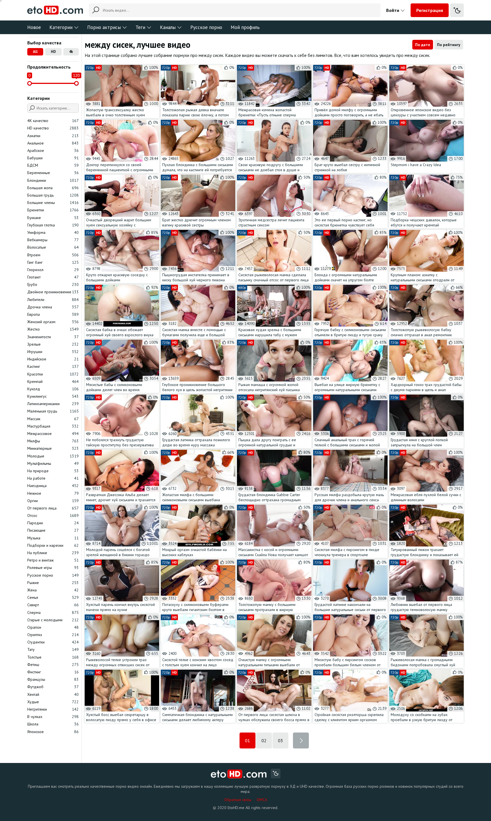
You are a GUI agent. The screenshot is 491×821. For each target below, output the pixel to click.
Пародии (53, 522)
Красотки (53, 374)
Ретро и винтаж (53, 560)
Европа (53, 314)
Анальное (53, 143)
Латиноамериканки (53, 403)
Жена (53, 590)
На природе (53, 470)
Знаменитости (53, 336)
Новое (34, 27)
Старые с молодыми (53, 619)
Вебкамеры (53, 239)
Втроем (53, 254)
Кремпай (53, 381)
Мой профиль (245, 27)
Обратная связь (237, 799)
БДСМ (53, 165)
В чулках (53, 716)
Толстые (53, 657)
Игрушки (53, 351)
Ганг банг (53, 262)
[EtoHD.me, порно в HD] (239, 774)
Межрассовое (53, 433)
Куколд (53, 388)
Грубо (53, 284)
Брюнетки (53, 210)
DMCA (262, 799)
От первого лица (53, 508)
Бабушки (53, 157)
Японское (53, 731)
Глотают (53, 277)
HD (53, 51)
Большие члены (53, 202)
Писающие (53, 530)
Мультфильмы (53, 463)
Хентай (53, 694)
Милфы (53, 440)
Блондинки (53, 180)
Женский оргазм (53, 321)
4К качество (53, 120)
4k (71, 51)
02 (264, 740)
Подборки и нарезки (53, 545)
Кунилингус (53, 396)
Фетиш (53, 664)
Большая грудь (53, 195)
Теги (140, 27)
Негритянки (53, 709)
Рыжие (53, 582)
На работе (53, 478)
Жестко (53, 329)
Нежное (53, 493)
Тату (53, 649)
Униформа (53, 232)
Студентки (53, 642)
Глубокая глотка (53, 225)
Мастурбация (53, 426)
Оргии (53, 500)
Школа (53, 724)
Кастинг (53, 366)
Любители (53, 299)
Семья (53, 597)
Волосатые (53, 247)
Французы (53, 679)
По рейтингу (448, 44)
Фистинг (53, 671)
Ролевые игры (53, 567)
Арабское (53, 150)
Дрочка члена (53, 307)
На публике (53, 552)
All (35, 51)
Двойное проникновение (53, 291)
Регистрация (429, 10)
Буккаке (53, 217)
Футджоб (53, 686)
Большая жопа (53, 187)
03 (280, 740)
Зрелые (53, 344)
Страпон (53, 627)
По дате (422, 44)
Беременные (53, 172)
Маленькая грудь (53, 411)
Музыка (53, 538)
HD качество (53, 128)
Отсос (53, 515)
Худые (53, 701)
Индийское (53, 359)
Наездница (53, 485)
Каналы (168, 27)
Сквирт (53, 604)
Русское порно (206, 27)
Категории (60, 27)
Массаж (53, 418)
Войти (393, 10)
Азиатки (53, 135)
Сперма (53, 612)
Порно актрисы (104, 27)
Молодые (53, 456)
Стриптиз (53, 634)
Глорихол (53, 269)
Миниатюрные (53, 448)
